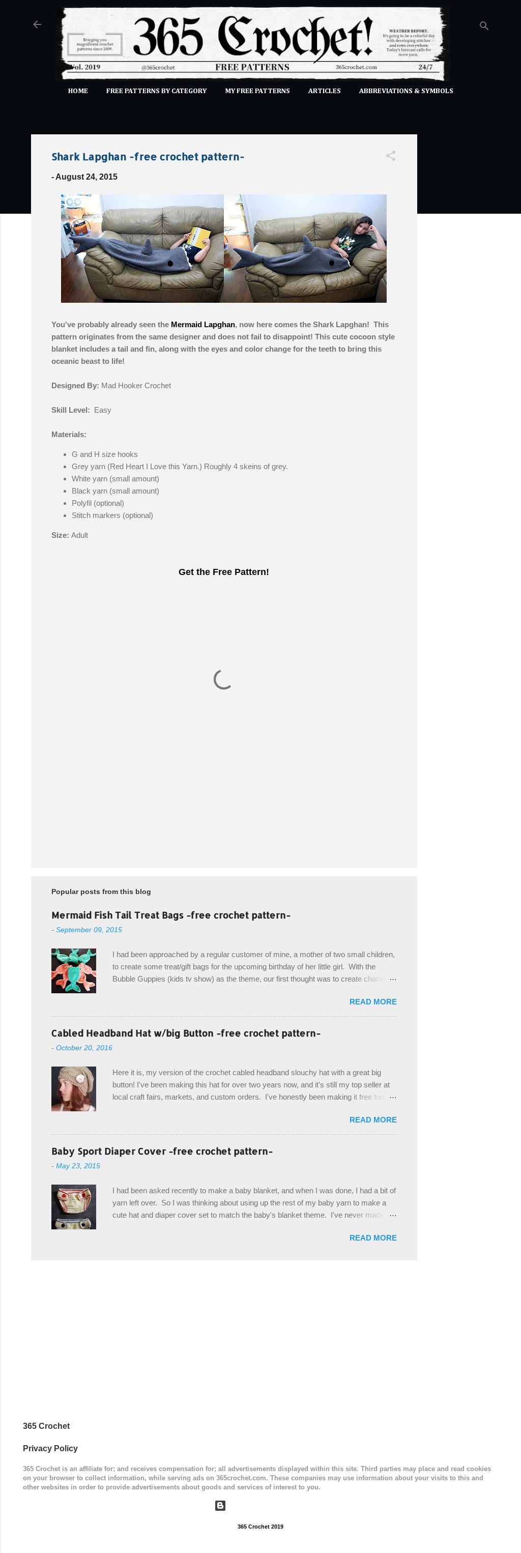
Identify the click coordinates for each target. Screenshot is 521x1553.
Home (78, 91)
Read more (373, 1001)
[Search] (484, 27)
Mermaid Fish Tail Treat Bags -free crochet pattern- (171, 915)
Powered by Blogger (266, 1505)
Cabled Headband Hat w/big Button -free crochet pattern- (186, 1033)
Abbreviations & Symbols (406, 91)
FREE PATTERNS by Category (156, 91)
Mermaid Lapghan (203, 324)
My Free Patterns (257, 91)
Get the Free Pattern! (224, 572)
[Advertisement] (457, 279)
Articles (324, 91)
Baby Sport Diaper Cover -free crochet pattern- (162, 1151)
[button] (391, 157)
